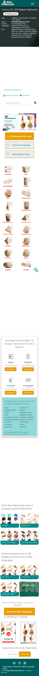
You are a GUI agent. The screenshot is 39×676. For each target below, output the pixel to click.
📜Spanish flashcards (12, 90)
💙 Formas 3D (25, 95)
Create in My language (21, 145)
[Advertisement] (19, 66)
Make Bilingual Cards (21, 154)
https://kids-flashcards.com (15, 670)
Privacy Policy (7, 666)
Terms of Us (17, 666)
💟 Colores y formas (10, 95)
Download (10, 369)
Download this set (21, 136)
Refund (24, 666)
